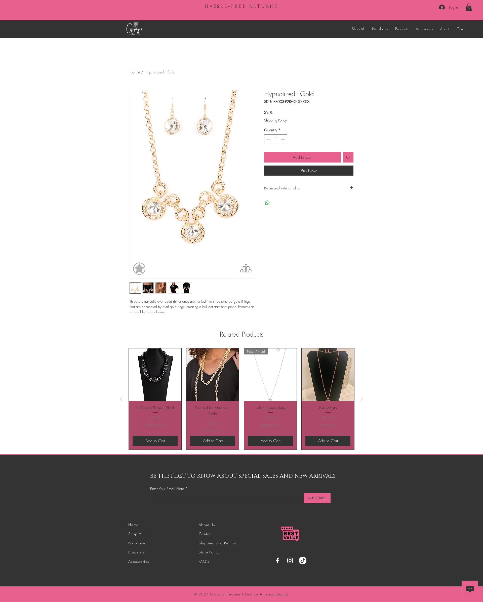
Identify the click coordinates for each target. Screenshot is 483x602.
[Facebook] (277, 560)
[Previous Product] (121, 399)
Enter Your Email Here (167, 489)
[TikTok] (302, 560)
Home (135, 72)
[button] (469, 7)
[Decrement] (268, 139)
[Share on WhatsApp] (267, 203)
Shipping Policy (275, 120)
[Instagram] (290, 560)
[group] (241, 399)
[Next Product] (362, 399)
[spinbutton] (276, 139)
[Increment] (283, 139)
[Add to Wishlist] (348, 157)
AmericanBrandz (274, 594)
